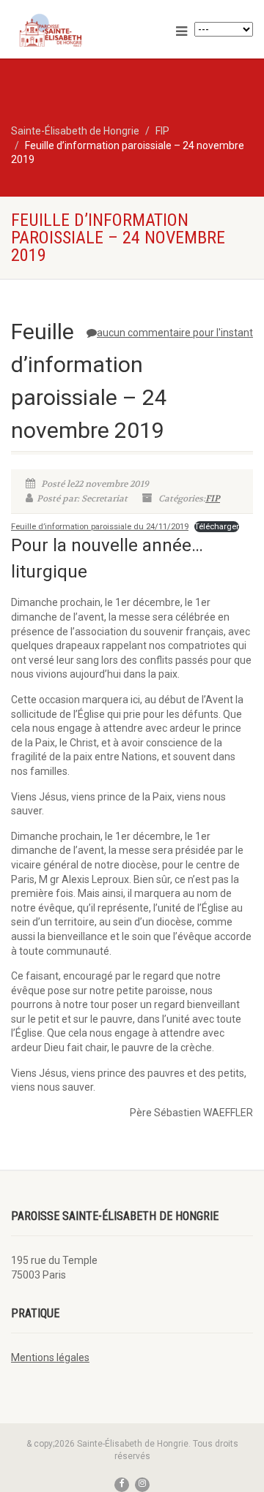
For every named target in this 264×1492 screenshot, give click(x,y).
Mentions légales (50, 1357)
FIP (212, 498)
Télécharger (216, 526)
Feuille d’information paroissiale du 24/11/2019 (99, 526)
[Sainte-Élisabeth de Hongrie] (88, 30)
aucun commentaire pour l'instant (175, 332)
